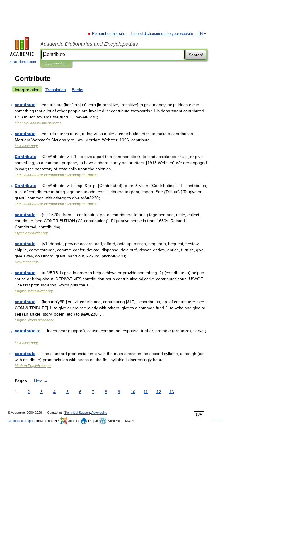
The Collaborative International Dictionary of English (56, 175)
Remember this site (109, 34)
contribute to (28, 330)
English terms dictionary (34, 291)
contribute (25, 104)
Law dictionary (26, 146)
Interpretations (56, 64)
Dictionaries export (21, 421)
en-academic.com (22, 62)
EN (200, 34)
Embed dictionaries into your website (162, 34)
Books (77, 89)
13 (171, 391)
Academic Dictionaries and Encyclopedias (89, 44)
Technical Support (77, 412)
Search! (196, 54)
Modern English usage (33, 366)
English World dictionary (34, 320)
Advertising (99, 412)
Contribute (25, 156)
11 (146, 391)
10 (133, 391)
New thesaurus (27, 262)
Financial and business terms (38, 123)
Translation (55, 89)
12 (158, 391)
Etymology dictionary (31, 233)
